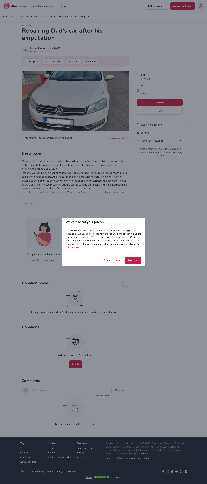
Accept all (133, 260)
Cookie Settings (112, 260)
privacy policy (72, 247)
